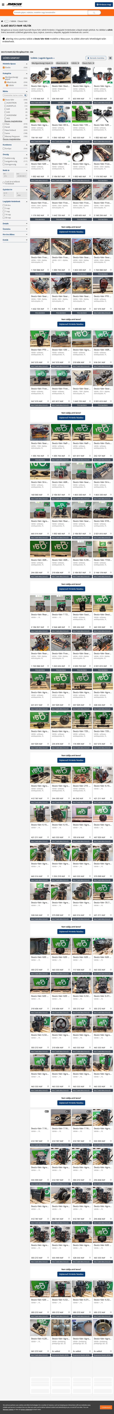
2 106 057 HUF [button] (58, 177)
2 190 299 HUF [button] (100, 216)
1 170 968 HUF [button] (37, 99)
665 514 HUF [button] (36, 534)
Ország (6, 154)
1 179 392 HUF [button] (100, 177)
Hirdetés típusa (9, 64)
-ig (17, 193)
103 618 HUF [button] (78, 838)
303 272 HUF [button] (36, 970)
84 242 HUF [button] (78, 799)
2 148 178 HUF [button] (100, 573)
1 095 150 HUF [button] (58, 138)
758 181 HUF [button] (36, 138)
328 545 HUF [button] (99, 705)
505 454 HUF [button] (78, 627)
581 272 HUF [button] (36, 1351)
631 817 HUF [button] (57, 401)
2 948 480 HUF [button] (58, 627)
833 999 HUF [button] (78, 99)
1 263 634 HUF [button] (58, 666)
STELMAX (61, 102)
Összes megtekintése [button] (13, 121)
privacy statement (26, 1409)
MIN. (4, 173)
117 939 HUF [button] (78, 970)
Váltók (13, 21)
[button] (15, 58)
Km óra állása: (9, 234)
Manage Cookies (8, 1409)
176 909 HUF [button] (78, 744)
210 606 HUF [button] (78, 363)
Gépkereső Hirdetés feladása (71, 232)
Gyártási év (7, 190)
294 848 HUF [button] (99, 1180)
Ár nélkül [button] (56, 1351)
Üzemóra (6, 229)
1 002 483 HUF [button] (100, 138)
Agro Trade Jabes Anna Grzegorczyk (42, 102)
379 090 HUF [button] (99, 876)
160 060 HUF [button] (36, 495)
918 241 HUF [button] (99, 363)
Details (6, 224)
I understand (106, 1407)
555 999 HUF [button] (99, 1141)
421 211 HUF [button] (99, 799)
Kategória (7, 73)
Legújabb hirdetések (11, 201)
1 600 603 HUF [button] (100, 99)
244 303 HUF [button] (36, 573)
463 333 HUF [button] (78, 138)
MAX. (18, 173)
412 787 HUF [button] (36, 799)
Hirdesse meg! (105, 4)
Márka (5, 91)
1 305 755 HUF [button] (58, 270)
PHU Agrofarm (103, 180)
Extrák (5, 240)
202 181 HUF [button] (57, 1219)
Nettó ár (6, 170)
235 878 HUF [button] (57, 744)
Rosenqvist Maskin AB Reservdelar (63, 1355)
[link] (40, 75)
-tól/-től (5, 193)
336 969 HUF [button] (57, 99)
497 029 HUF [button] (57, 705)
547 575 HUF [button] (99, 309)
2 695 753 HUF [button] (79, 666)
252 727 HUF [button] (99, 456)
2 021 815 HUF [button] (100, 401)
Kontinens (7, 145)
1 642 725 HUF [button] (58, 216)
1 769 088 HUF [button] (37, 270)
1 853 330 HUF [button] (79, 270)
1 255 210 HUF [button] (58, 876)
